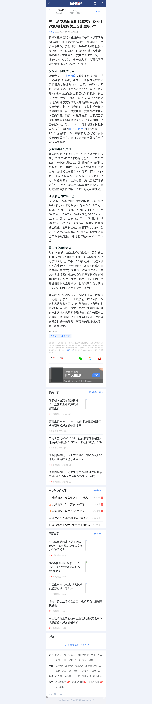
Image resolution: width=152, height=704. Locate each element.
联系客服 (70, 350)
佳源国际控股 (77, 128)
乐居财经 (52, 694)
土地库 (76, 676)
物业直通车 (69, 655)
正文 (62, 694)
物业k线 (79, 665)
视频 (71, 660)
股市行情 (65, 336)
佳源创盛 (70, 75)
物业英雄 (73, 671)
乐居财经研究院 (93, 665)
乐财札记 (95, 671)
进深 (64, 671)
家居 (99, 655)
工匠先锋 (84, 671)
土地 (64, 660)
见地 (57, 671)
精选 (91, 660)
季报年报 (86, 676)
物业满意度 (83, 655)
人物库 (67, 676)
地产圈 (58, 655)
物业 (93, 655)
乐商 (57, 660)
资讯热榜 (59, 687)
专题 (84, 660)
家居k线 (69, 665)
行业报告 (97, 676)
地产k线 (59, 665)
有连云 (51, 32)
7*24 (77, 660)
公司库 (58, 676)
